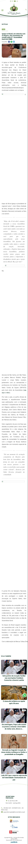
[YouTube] (15, 1)
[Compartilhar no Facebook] (9, 42)
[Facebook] (12, 1)
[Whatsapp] (17, 1)
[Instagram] (10, 1)
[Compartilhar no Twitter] (14, 42)
